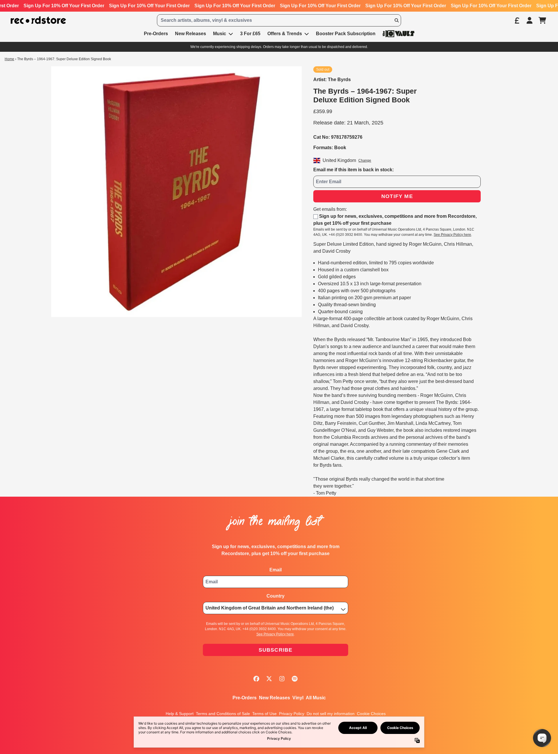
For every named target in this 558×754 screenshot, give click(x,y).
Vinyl (297, 697)
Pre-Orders (245, 697)
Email (275, 569)
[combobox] (279, 20)
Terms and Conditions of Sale (223, 713)
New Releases (274, 697)
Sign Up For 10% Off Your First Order (64, 5)
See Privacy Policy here (452, 235)
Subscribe (276, 650)
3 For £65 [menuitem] (250, 33)
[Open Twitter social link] (269, 678)
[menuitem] (398, 33)
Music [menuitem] (219, 33)
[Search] (396, 20)
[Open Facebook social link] (256, 678)
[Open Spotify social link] (294, 678)
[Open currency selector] (516, 20)
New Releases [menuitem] (190, 33)
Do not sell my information (331, 713)
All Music (316, 697)
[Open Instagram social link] (282, 678)
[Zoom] (176, 191)
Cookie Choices (371, 713)
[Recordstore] (38, 20)
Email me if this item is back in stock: (353, 169)
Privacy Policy (291, 713)
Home (9, 59)
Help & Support (180, 713)
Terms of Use (264, 713)
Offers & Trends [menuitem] (284, 33)
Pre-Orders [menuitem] (156, 33)
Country (276, 595)
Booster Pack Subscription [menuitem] (345, 33)
